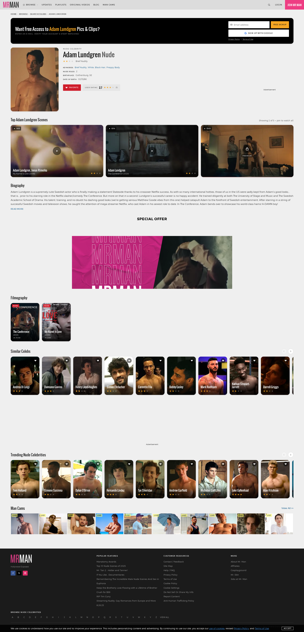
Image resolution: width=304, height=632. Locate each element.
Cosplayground (238, 570)
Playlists (60, 5)
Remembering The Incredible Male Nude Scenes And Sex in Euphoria (128, 581)
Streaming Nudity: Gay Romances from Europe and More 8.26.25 (126, 602)
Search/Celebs (38, 14)
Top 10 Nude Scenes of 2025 (111, 566)
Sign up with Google (260, 33)
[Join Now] (294, 5)
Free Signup (279, 24)
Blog (96, 5)
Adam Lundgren (21, 170)
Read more (17, 209)
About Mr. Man (238, 561)
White (91, 67)
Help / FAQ (169, 570)
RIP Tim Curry (104, 596)
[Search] (269, 5)
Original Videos (80, 5)
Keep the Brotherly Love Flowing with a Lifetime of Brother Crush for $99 (127, 590)
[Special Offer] (152, 257)
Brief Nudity (81, 67)
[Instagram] (25, 573)
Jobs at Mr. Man (239, 579)
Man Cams (109, 5)
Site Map (168, 566)
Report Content (172, 596)
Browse (31, 5)
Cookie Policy (170, 583)
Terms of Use (248, 39)
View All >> (287, 508)
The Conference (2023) (118, 173)
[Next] (290, 351)
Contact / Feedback (174, 561)
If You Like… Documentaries (110, 574)
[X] (19, 573)
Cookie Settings (171, 588)
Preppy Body (113, 67)
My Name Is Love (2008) (24, 173)
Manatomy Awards (106, 561)
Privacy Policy (234, 39)
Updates (47, 5)
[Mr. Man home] (11, 5)
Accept (287, 628)
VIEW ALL (164, 617)
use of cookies (217, 628)
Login (278, 5)
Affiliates (235, 566)
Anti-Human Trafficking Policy (179, 600)
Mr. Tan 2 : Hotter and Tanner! (112, 570)
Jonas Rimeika (39, 170)
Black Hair (100, 67)
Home (14, 14)
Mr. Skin (235, 574)
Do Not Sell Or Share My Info (178, 592)
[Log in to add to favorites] (35, 360)
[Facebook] (13, 573)
